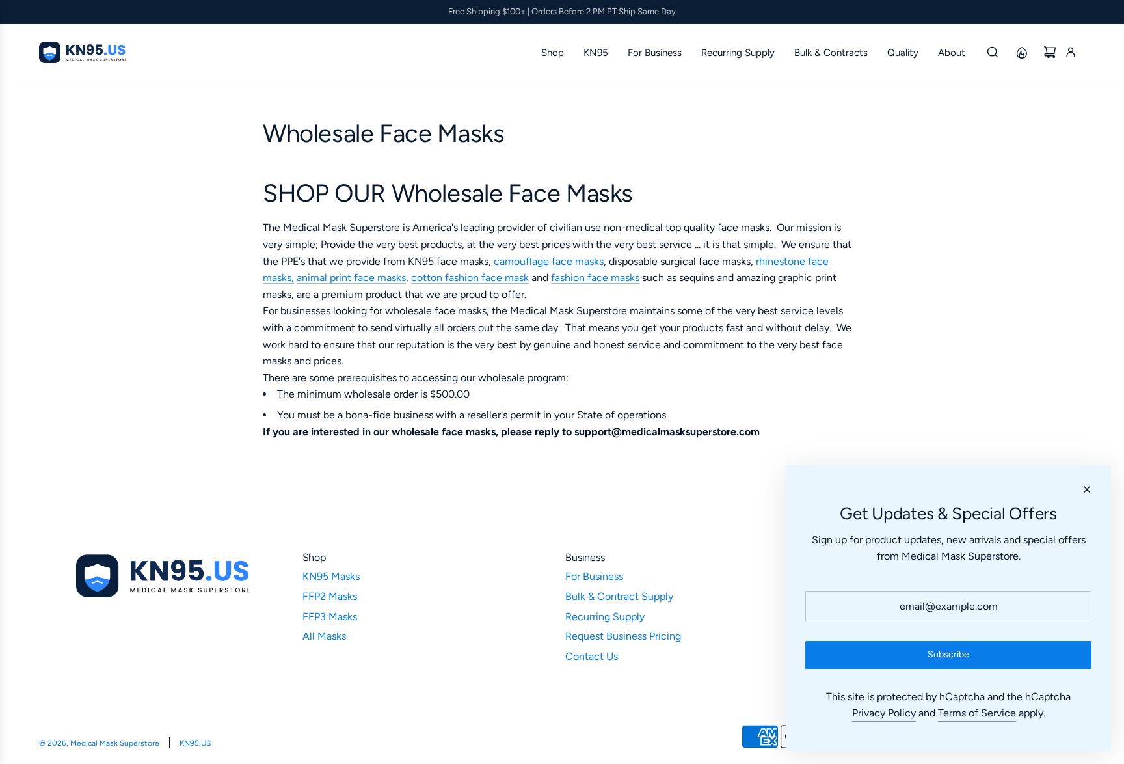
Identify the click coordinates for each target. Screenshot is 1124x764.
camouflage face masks (549, 261)
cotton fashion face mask (470, 277)
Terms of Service (977, 713)
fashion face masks (595, 277)
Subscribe (948, 654)
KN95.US (195, 743)
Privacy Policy (884, 713)
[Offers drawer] (1021, 52)
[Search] (992, 52)
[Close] (1087, 489)
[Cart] (1050, 52)
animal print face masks (351, 277)
